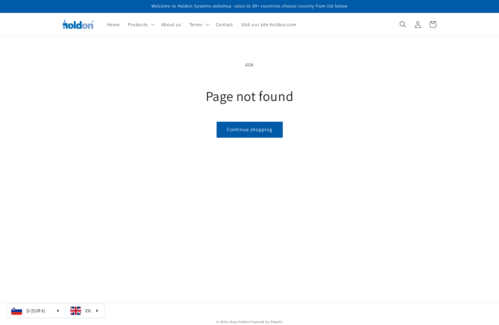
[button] (140, 24)
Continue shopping (250, 129)
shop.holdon (239, 322)
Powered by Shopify (266, 322)
